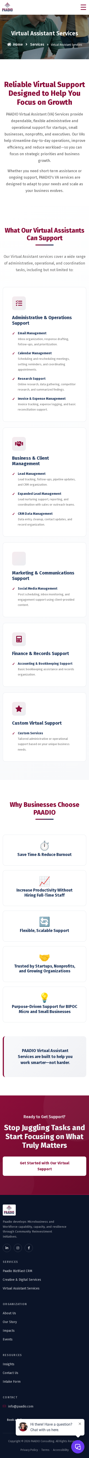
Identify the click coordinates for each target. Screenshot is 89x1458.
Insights (8, 1364)
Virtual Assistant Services (21, 1288)
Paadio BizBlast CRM (17, 1271)
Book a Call (14, 1419)
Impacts (9, 1331)
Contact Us (10, 1373)
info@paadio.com (20, 1406)
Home (17, 44)
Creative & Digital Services (22, 1280)
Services (36, 44)
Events (8, 1339)
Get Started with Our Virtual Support (44, 1166)
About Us (9, 1313)
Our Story (10, 1322)
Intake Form (12, 1382)
